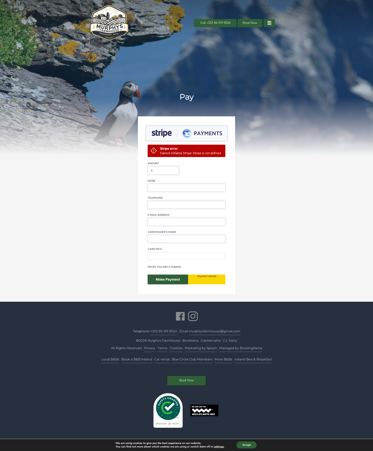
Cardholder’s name (162, 231)
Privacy (149, 348)
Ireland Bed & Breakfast (253, 359)
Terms (162, 348)
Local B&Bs (110, 359)
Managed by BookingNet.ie (240, 348)
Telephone (155, 197)
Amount (153, 163)
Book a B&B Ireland (136, 359)
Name (151, 180)
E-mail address (159, 214)
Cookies (176, 348)
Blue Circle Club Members (192, 359)
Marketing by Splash (201, 348)
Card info (155, 249)
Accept (246, 445)
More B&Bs (223, 359)
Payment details (206, 276)
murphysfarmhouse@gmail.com (214, 331)
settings (219, 446)
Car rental (162, 359)
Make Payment (168, 279)
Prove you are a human (164, 266)
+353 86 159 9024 (163, 331)
